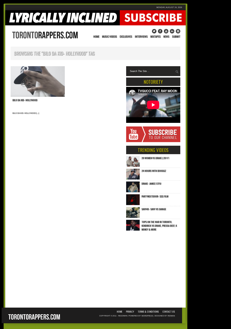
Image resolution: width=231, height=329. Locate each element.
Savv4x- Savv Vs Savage (153, 209)
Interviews (141, 36)
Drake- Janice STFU (151, 183)
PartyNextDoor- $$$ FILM (154, 196)
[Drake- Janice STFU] (133, 186)
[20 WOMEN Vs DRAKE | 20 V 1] (133, 161)
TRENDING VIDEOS (153, 150)
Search (177, 71)
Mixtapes (155, 36)
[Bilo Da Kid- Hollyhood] (38, 81)
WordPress (147, 316)
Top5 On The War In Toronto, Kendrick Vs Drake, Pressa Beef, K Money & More (159, 225)
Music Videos (109, 36)
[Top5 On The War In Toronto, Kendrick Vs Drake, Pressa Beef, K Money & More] (133, 225)
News (166, 36)
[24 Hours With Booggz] (133, 174)
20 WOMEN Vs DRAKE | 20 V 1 (155, 158)
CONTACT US (168, 311)
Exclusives (126, 36)
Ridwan (171, 316)
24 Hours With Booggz (153, 171)
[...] (37, 113)
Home (96, 36)
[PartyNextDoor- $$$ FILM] (133, 199)
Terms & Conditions (148, 311)
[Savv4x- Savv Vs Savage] (133, 212)
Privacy (130, 311)
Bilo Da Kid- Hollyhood (24, 100)
